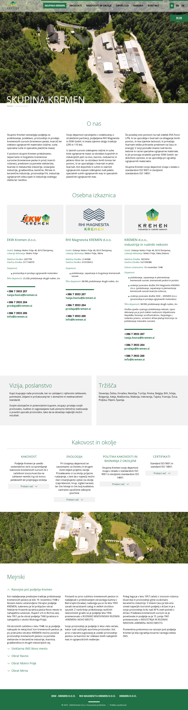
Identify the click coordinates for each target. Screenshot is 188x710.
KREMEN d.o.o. (128, 696)
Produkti (76, 5)
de (183, 5)
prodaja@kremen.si (19, 305)
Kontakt (153, 5)
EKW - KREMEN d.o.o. (63, 696)
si (172, 5)
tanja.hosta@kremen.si (22, 295)
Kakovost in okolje (98, 5)
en (177, 5)
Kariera (138, 5)
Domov (10, 106)
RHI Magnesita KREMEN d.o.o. (97, 696)
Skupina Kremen (21, 106)
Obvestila (122, 5)
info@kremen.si (17, 316)
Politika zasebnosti (118, 705)
